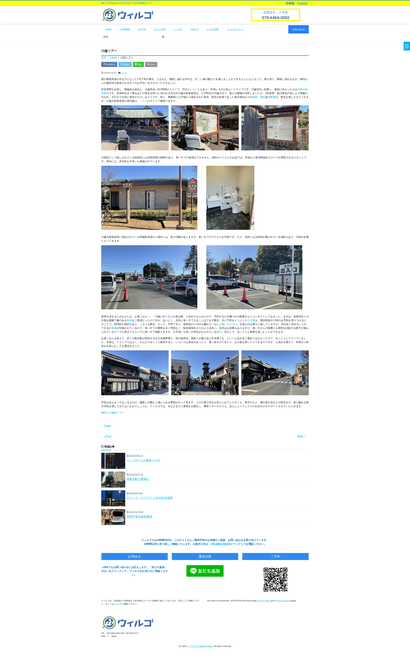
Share (152, 64)
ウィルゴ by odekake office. (200, 646)
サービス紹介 (160, 29)
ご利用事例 (124, 29)
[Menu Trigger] (407, 46)
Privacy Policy (263, 600)
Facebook (110, 64)
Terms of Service (282, 600)
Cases (123, 72)
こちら (143, 101)
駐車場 (113, 328)
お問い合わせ (298, 29)
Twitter (126, 64)
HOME (108, 29)
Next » (301, 436)
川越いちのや (227, 324)
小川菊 (251, 320)
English (303, 3)
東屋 (129, 320)
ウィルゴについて (235, 29)
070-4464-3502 (219, 544)
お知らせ (194, 29)
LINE (139, 64)
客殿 (255, 97)
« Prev (107, 436)
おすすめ (142, 29)
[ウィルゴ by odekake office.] (128, 14)
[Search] (163, 37)
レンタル (178, 29)
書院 (262, 97)
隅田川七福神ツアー (112, 412)
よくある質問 (212, 29)
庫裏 (272, 97)
